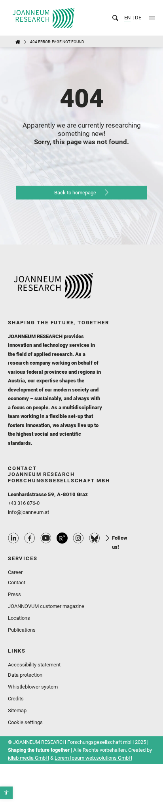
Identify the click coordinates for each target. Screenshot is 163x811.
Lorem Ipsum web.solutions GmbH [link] (93, 758)
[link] (6, 793)
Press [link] (14, 594)
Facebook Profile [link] (29, 538)
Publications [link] (22, 630)
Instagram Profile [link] (78, 538)
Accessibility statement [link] (34, 665)
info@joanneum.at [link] (28, 512)
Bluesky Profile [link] (94, 538)
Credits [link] (16, 699)
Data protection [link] (25, 675)
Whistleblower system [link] (33, 687)
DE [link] (137, 18)
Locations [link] (19, 618)
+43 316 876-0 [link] (24, 503)
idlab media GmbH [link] (28, 758)
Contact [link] (16, 582)
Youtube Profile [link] (45, 538)
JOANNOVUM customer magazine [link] (46, 606)
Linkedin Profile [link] (13, 538)
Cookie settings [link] (25, 722)
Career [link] (15, 572)
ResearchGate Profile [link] (62, 538)
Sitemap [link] (17, 710)
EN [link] (127, 18)
